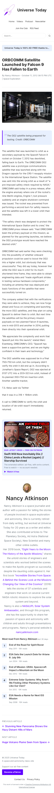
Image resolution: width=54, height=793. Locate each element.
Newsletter (40, 21)
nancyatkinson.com (27, 632)
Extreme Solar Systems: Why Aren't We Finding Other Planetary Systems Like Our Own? (29, 682)
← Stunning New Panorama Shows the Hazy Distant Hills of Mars (24, 728)
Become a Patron (12, 772)
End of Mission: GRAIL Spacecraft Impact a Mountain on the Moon (27, 669)
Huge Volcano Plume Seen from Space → (26, 742)
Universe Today (32, 10)
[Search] (49, 35)
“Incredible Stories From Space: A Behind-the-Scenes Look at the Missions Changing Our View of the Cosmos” (27, 580)
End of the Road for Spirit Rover (26, 644)
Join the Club (22, 28)
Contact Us (19, 779)
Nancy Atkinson (12, 75)
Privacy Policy (33, 779)
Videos (20, 21)
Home (11, 21)
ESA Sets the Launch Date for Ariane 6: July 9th (29, 656)
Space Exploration (11, 79)
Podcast (29, 21)
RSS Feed (34, 28)
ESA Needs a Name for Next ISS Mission (26, 697)
